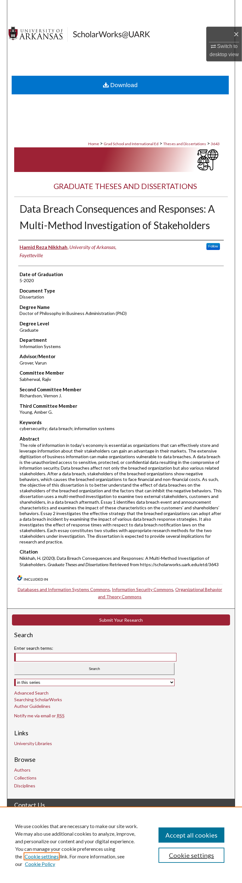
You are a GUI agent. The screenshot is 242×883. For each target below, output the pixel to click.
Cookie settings (42, 856)
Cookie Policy (40, 864)
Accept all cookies (191, 835)
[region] (121, 845)
